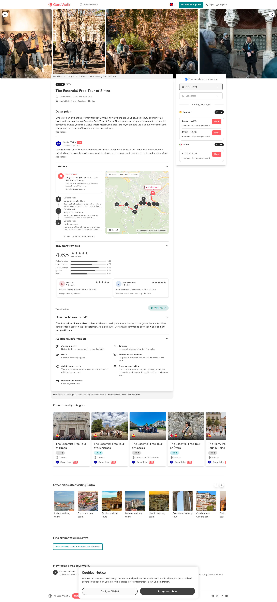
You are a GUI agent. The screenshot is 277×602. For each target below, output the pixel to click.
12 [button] (117, 204)
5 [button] (141, 203)
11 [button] (126, 204)
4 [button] (149, 204)
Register (223, 4)
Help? (77, 596)
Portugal (70, 394)
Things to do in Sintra (76, 76)
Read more (61, 132)
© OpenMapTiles (144, 230)
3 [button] (154, 204)
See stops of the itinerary (81, 236)
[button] (152, 193)
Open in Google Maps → (75, 189)
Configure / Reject (110, 591)
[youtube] (226, 596)
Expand (115, 230)
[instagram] (217, 596)
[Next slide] (270, 44)
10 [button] (135, 212)
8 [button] (136, 207)
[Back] (5, 14)
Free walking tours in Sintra (103, 76)
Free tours (58, 394)
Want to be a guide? (191, 4)
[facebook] (213, 596)
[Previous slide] (7, 44)
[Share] (272, 14)
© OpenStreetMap (158, 230)
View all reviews (62, 309)
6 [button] (143, 199)
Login (211, 4)
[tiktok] (222, 596)
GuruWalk (57, 76)
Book (216, 121)
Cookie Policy (162, 581)
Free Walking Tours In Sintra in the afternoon (78, 546)
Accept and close (167, 591)
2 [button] (157, 204)
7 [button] (144, 203)
